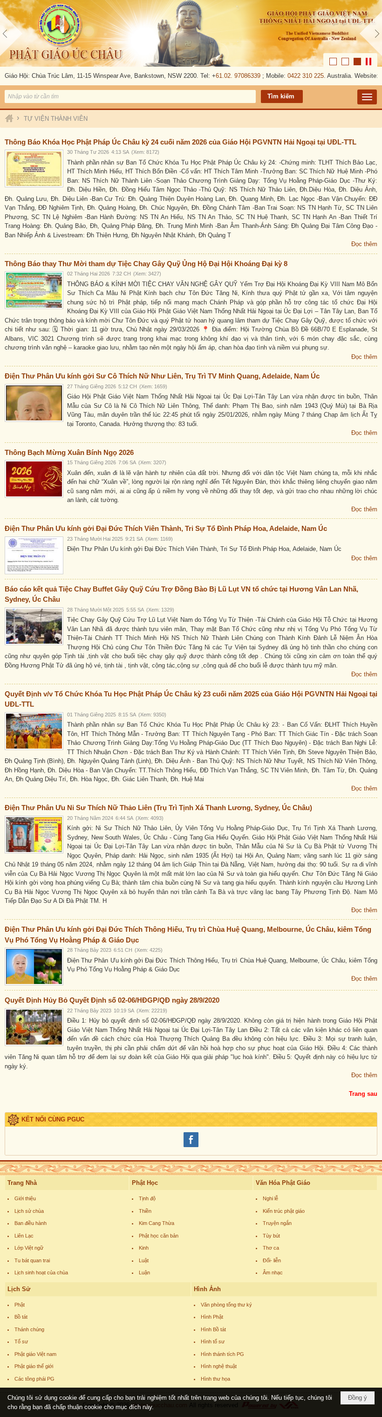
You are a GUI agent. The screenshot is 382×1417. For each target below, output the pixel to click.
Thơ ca (271, 1248)
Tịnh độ (147, 1198)
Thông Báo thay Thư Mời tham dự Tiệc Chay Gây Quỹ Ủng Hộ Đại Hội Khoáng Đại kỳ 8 (146, 264)
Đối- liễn (272, 1260)
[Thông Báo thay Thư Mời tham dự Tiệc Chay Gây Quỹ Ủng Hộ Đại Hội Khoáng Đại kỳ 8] (34, 290)
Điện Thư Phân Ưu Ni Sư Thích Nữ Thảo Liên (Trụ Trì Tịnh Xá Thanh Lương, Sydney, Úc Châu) (158, 808)
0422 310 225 (295, 75)
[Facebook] (191, 1145)
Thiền (145, 1211)
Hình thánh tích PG (222, 1354)
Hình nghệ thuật (219, 1366)
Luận (144, 1272)
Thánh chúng (29, 1329)
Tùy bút (271, 1235)
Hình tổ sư (213, 1341)
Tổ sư (21, 1341)
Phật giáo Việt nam (35, 1354)
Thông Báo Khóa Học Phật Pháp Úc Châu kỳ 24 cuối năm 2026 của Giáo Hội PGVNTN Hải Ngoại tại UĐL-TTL (180, 142)
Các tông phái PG (34, 1379)
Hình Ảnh (207, 1289)
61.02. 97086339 (227, 75)
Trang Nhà (22, 1182)
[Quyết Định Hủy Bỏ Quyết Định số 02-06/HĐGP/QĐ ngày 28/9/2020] (34, 1027)
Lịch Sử (18, 1289)
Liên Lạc (24, 1235)
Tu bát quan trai (32, 1260)
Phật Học (145, 1182)
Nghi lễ (270, 1198)
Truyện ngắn (277, 1223)
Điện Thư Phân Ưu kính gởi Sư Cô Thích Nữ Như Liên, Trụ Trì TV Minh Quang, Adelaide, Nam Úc (162, 376)
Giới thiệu (25, 1198)
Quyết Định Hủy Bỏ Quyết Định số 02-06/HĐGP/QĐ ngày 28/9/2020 (112, 1000)
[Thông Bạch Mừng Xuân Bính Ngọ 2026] (34, 478)
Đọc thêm (364, 244)
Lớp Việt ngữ (28, 1248)
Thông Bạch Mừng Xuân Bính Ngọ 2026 (69, 452)
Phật (19, 1304)
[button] (367, 97)
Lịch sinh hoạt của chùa (41, 1272)
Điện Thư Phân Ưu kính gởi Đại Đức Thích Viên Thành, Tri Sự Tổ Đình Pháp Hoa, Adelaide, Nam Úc (166, 528)
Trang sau (363, 1093)
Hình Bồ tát (213, 1329)
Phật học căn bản (158, 1235)
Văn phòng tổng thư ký (226, 1304)
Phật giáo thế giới (33, 1366)
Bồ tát (20, 1317)
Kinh (144, 1248)
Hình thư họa (215, 1379)
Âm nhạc (273, 1272)
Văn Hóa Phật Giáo (283, 1182)
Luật (144, 1260)
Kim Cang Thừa (156, 1223)
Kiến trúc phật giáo (284, 1211)
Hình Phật (212, 1317)
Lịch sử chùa (29, 1211)
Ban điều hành (30, 1223)
